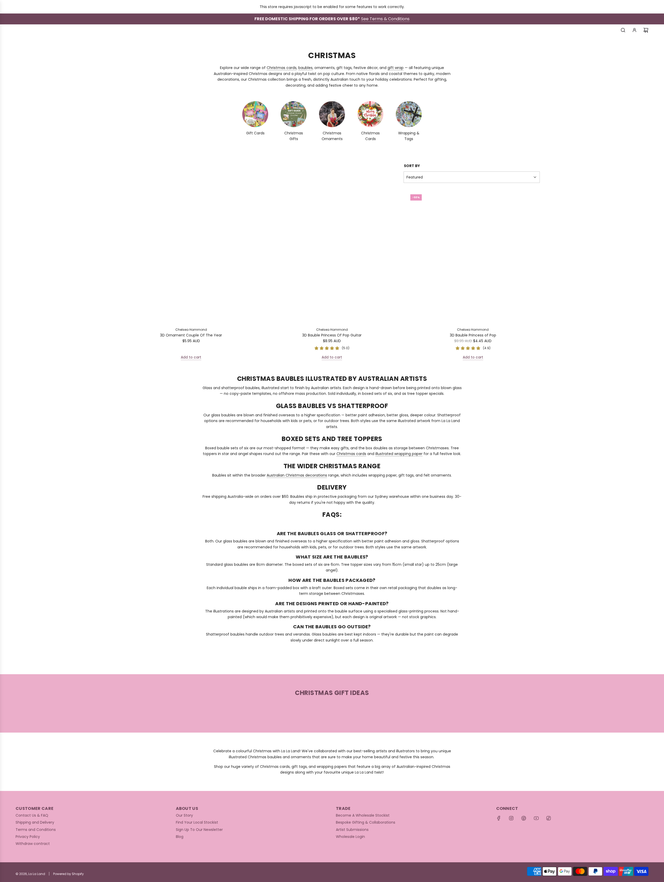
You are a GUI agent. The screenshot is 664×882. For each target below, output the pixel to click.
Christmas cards (281, 67)
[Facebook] (498, 818)
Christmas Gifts (293, 135)
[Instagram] (511, 818)
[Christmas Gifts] (294, 114)
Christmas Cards (370, 135)
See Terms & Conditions (385, 19)
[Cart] (646, 30)
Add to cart (191, 357)
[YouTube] (536, 818)
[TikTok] (548, 818)
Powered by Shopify (68, 874)
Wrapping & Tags (408, 135)
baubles (305, 67)
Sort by (412, 166)
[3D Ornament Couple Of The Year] (191, 256)
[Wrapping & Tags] (409, 114)
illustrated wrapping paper (399, 453)
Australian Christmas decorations (297, 475)
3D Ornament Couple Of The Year (191, 335)
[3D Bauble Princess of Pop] (473, 256)
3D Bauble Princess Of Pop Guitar (332, 335)
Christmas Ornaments (332, 135)
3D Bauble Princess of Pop (473, 335)
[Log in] (634, 30)
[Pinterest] (523, 818)
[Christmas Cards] (370, 114)
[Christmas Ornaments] (332, 114)
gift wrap (396, 67)
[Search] (623, 30)
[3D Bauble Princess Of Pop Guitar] (331, 256)
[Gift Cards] (255, 114)
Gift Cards (255, 133)
